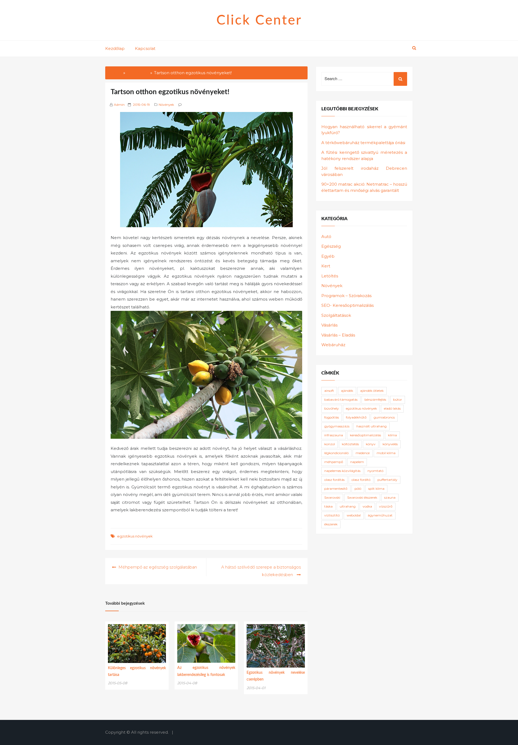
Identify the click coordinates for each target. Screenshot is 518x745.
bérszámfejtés (375, 399)
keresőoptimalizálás (365, 435)
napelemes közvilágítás (342, 471)
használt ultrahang (371, 426)
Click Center (259, 20)
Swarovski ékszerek (362, 497)
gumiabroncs (384, 417)
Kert (325, 265)
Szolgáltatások (336, 315)
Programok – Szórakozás (346, 295)
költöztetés (350, 444)
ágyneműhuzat (380, 515)
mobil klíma (386, 453)
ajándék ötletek (372, 391)
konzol (329, 444)
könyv (371, 444)
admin (119, 105)
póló (358, 489)
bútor (397, 399)
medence (363, 453)
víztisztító (332, 515)
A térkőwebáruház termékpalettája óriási (363, 142)
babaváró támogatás (340, 399)
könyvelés (390, 444)
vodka (367, 506)
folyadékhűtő (356, 417)
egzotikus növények (135, 536)
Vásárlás (329, 325)
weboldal (354, 515)
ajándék (347, 391)
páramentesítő (335, 489)
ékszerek (331, 524)
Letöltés (329, 275)
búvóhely (331, 408)
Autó (326, 236)
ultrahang (348, 506)
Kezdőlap (115, 48)
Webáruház (333, 344)
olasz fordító (361, 480)
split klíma (376, 489)
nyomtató (375, 471)
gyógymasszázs (336, 426)
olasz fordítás (334, 480)
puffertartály (387, 480)
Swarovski (332, 497)
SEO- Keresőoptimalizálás (347, 305)
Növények (166, 105)
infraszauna (333, 435)
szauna (390, 497)
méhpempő (333, 462)
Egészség (331, 246)
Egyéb (328, 256)
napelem (357, 462)
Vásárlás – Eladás (338, 335)
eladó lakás (392, 408)
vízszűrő (386, 506)
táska (328, 506)
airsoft (329, 391)
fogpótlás (331, 417)
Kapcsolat (145, 48)
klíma (392, 435)
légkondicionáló (336, 453)
